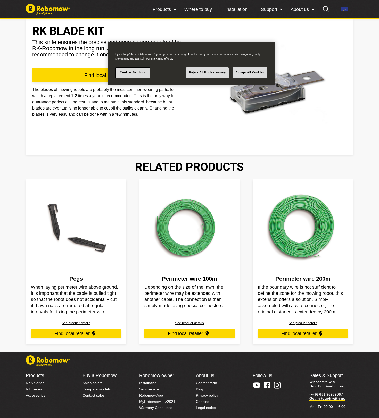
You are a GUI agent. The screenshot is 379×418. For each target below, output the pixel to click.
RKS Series (35, 383)
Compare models (97, 389)
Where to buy (198, 9)
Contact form (206, 383)
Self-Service (149, 389)
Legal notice (206, 408)
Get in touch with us (327, 398)
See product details (76, 323)
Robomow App (151, 395)
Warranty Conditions (155, 408)
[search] (326, 9)
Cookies (202, 401)
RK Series (34, 389)
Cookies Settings (132, 72)
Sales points (92, 383)
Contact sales (94, 395)
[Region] (344, 9)
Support (269, 9)
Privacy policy (207, 395)
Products (162, 9)
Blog (199, 389)
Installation (236, 9)
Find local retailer (72, 333)
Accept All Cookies (250, 72)
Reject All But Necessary (207, 72)
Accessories (35, 395)
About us (300, 9)
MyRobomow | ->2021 (157, 401)
